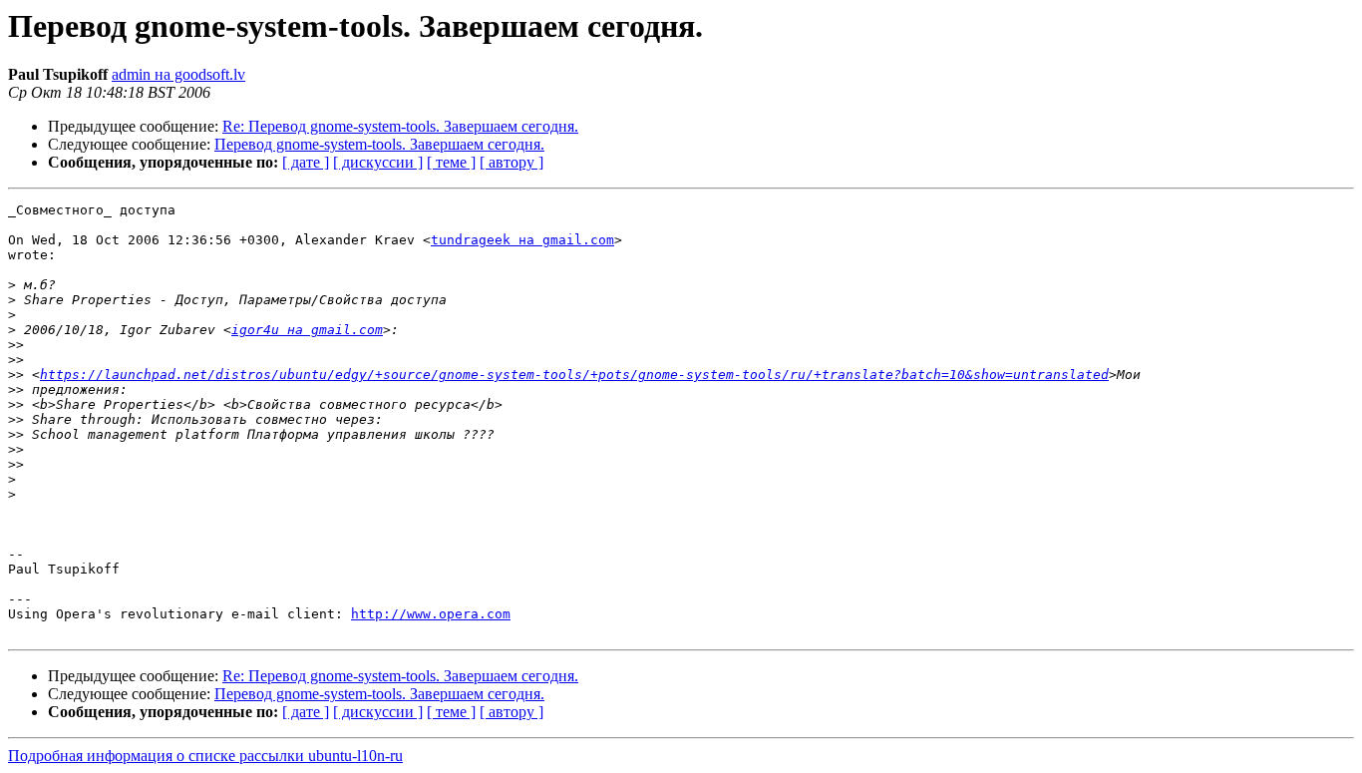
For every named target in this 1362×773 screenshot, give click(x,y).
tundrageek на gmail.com (522, 239)
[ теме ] (451, 162)
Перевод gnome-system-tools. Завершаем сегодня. (379, 144)
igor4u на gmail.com (307, 329)
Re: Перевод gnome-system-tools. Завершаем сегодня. (400, 126)
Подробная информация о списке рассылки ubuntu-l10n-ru (205, 755)
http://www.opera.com (431, 613)
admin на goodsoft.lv (178, 74)
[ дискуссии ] (378, 162)
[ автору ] (511, 162)
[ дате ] (305, 162)
